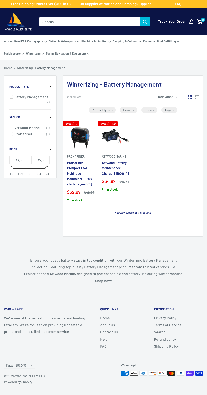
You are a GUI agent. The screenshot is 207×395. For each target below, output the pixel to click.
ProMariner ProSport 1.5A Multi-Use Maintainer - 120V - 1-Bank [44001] (79, 173)
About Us (107, 325)
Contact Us (109, 332)
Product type (19, 86)
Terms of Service (168, 325)
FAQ (103, 346)
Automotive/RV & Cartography (23, 41)
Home (8, 68)
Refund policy (165, 339)
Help (104, 339)
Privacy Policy (165, 318)
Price (13, 149)
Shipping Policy (166, 346)
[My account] (191, 21)
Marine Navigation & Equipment (66, 53)
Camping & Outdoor (125, 41)
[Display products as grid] (190, 97)
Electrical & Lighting (94, 41)
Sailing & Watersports (62, 41)
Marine (147, 41)
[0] (199, 21)
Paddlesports (12, 53)
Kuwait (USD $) (16, 365)
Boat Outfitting (166, 41)
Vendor (14, 117)
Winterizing (33, 53)
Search (159, 332)
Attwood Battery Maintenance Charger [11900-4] (115, 168)
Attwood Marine (114, 156)
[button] (102, 110)
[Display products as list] (197, 97)
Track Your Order (172, 21)
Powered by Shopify (18, 382)
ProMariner (76, 156)
